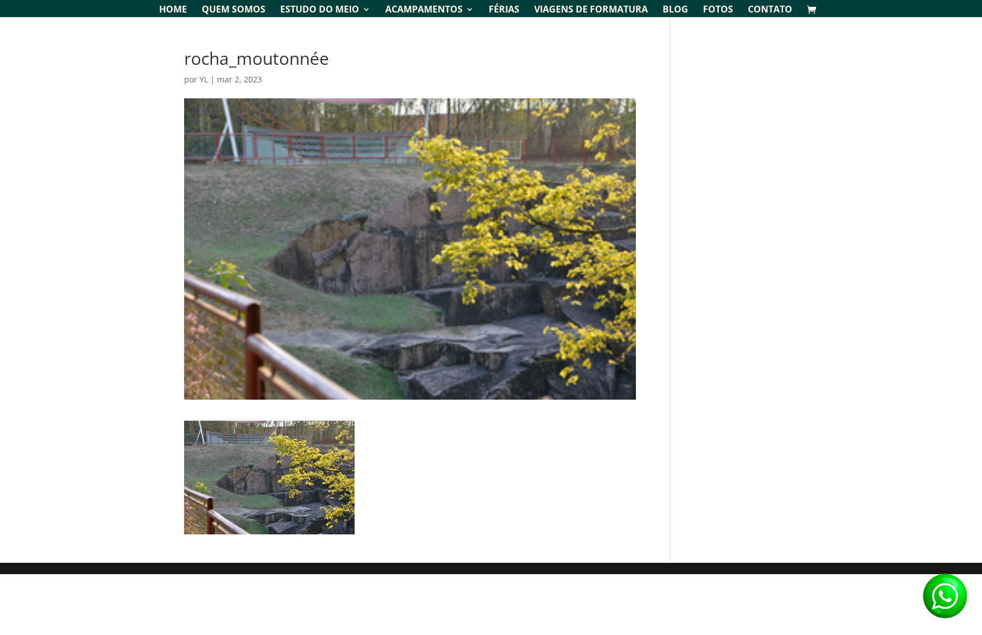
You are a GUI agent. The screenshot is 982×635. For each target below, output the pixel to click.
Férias (504, 10)
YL (203, 79)
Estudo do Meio (319, 10)
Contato (770, 10)
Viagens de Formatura (591, 10)
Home (173, 10)
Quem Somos (233, 10)
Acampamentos (424, 10)
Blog (675, 10)
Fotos (718, 10)
